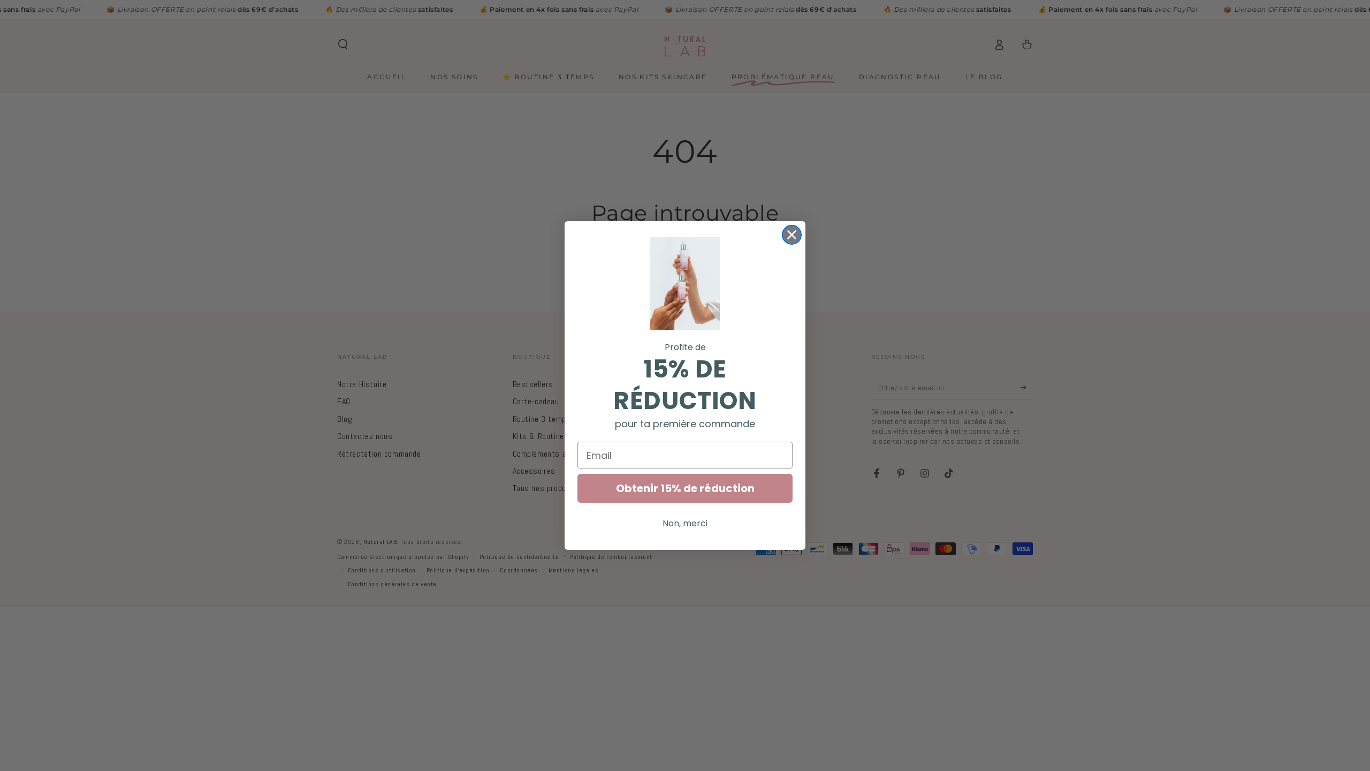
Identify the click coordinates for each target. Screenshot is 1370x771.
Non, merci (685, 523)
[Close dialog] (791, 234)
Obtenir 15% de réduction (685, 488)
